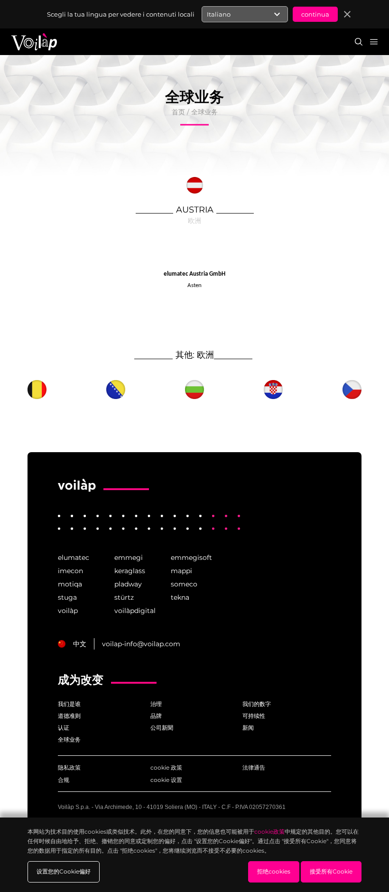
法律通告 (253, 767)
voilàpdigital (135, 610)
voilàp (68, 610)
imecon (70, 571)
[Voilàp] (77, 485)
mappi (181, 571)
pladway (128, 584)
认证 (63, 727)
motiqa (70, 584)
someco (184, 584)
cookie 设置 (166, 779)
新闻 (248, 727)
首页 (178, 112)
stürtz (124, 597)
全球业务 (204, 112)
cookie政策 (269, 831)
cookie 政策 (166, 767)
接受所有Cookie (331, 871)
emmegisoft (191, 557)
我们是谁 (69, 703)
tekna (180, 597)
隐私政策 (69, 767)
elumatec (73, 557)
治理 (156, 703)
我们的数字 (256, 703)
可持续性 (253, 715)
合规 (63, 779)
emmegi (128, 557)
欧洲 (194, 220)
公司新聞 (161, 727)
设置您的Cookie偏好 (64, 871)
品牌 (156, 715)
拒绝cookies (273, 871)
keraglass (129, 571)
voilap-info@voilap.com (141, 644)
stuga (67, 597)
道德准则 (69, 715)
